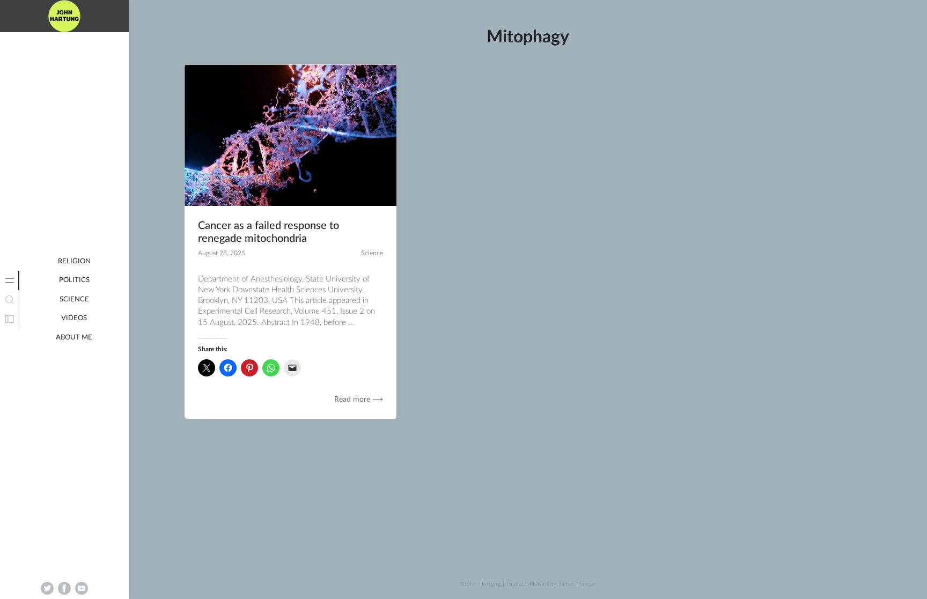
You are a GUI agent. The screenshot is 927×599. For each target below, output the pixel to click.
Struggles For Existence (64, 42)
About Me (74, 337)
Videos (74, 318)
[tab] (9, 280)
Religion (74, 261)
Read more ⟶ (358, 399)
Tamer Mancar (577, 584)
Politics (74, 280)
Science (74, 299)
